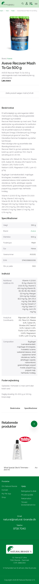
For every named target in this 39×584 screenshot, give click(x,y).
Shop (4, 497)
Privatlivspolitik (27, 495)
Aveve (9, 59)
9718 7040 (19, 528)
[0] (31, 3)
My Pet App (6, 494)
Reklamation (26, 499)
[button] (3, 33)
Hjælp (23, 486)
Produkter (5, 481)
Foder (13, 10)
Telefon (19, 525)
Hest (7, 10)
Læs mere (6, 81)
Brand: (7, 59)
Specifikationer (30, 408)
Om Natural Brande (9, 486)
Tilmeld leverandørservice (28, 503)
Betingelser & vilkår (28, 491)
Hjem (1, 10)
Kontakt (5, 490)
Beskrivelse (15, 408)
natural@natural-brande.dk (19, 519)
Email (19, 516)
